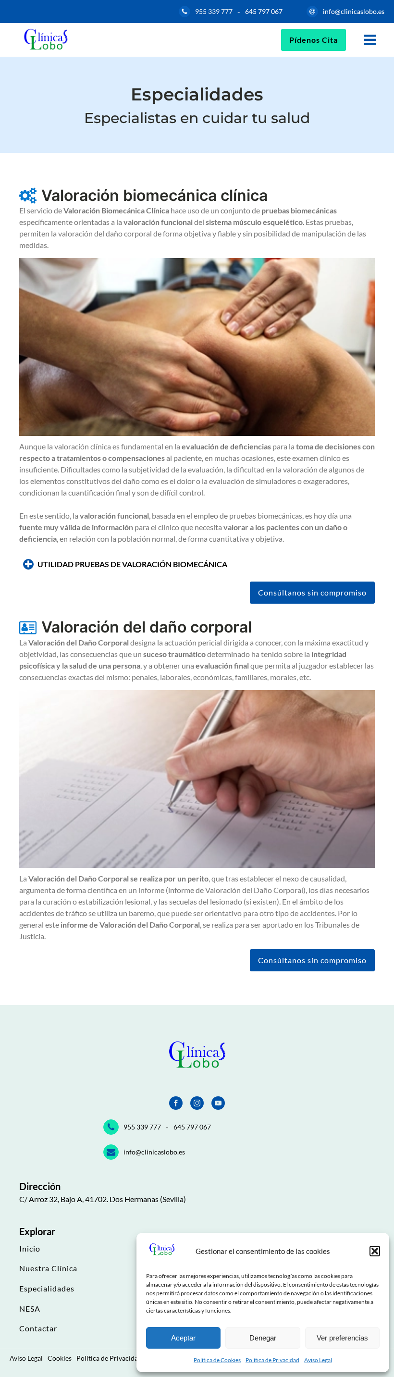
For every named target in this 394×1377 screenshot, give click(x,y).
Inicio (29, 1248)
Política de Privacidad (272, 1360)
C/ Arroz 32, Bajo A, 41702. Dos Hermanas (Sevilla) (102, 1198)
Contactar (38, 1328)
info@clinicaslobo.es (353, 11)
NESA (29, 1308)
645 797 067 (264, 11)
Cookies (60, 1358)
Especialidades (46, 1288)
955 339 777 (214, 11)
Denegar (262, 1338)
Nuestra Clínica (48, 1268)
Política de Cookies (217, 1360)
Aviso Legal (318, 1360)
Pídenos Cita (313, 39)
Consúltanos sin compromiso (312, 592)
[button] (375, 1251)
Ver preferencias (342, 1338)
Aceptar (183, 1338)
